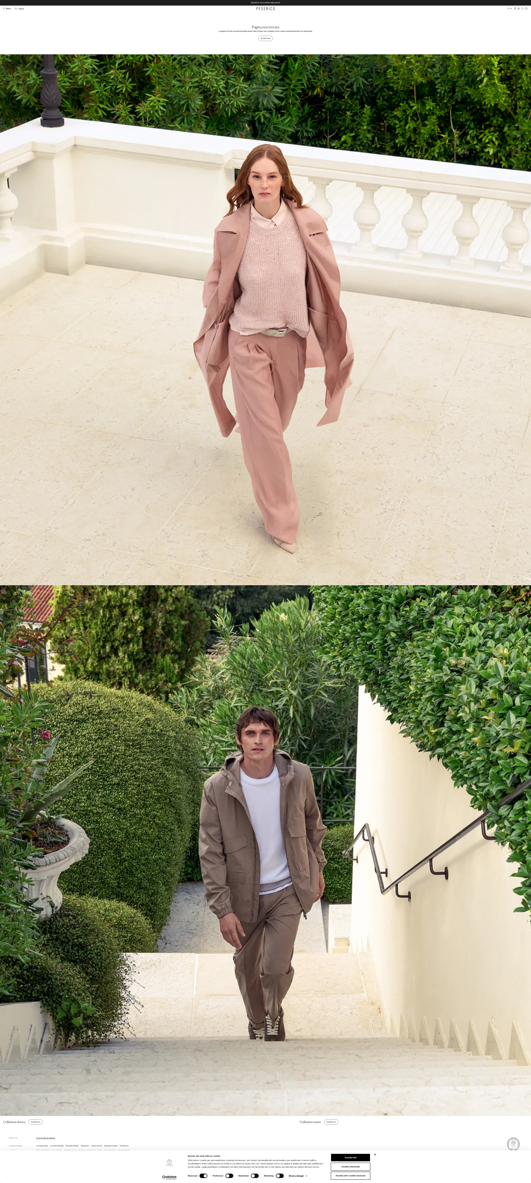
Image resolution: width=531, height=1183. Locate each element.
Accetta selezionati (350, 1166)
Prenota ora (124, 1146)
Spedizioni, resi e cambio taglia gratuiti (265, 3)
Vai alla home (265, 38)
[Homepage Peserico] (265, 9)
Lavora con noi (96, 1146)
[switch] (229, 1176)
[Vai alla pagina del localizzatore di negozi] (515, 8)
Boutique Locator (111, 1146)
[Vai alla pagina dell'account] (518, 8)
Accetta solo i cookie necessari (350, 1175)
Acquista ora (35, 1122)
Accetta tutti (350, 1157)
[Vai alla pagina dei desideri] (522, 8)
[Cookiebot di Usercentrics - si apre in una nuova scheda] (169, 1178)
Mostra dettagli (296, 1176)
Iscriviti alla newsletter (46, 1138)
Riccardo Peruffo (72, 1146)
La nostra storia (42, 1146)
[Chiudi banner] (375, 1154)
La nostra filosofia (56, 1146)
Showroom (85, 1146)
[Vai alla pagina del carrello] (526, 8)
